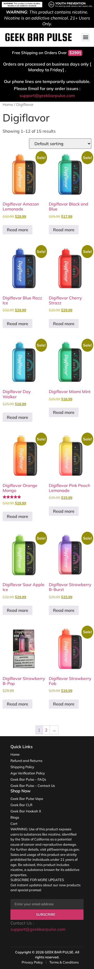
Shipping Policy (22, 767)
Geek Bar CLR (21, 805)
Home (8, 104)
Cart (13, 824)
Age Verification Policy (27, 773)
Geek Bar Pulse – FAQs (28, 779)
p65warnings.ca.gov (63, 849)
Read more (17, 229)
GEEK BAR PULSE (59, 952)
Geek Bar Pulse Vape (26, 799)
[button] (85, 37)
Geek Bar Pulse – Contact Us (32, 786)
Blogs (14, 817)
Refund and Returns (26, 761)
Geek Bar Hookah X (25, 811)
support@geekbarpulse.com (47, 95)
